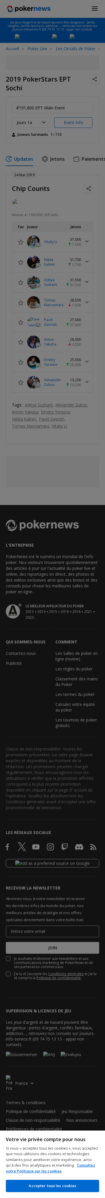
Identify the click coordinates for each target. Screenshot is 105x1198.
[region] (52, 1164)
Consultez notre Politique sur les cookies (50, 1168)
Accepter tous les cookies (52, 1185)
